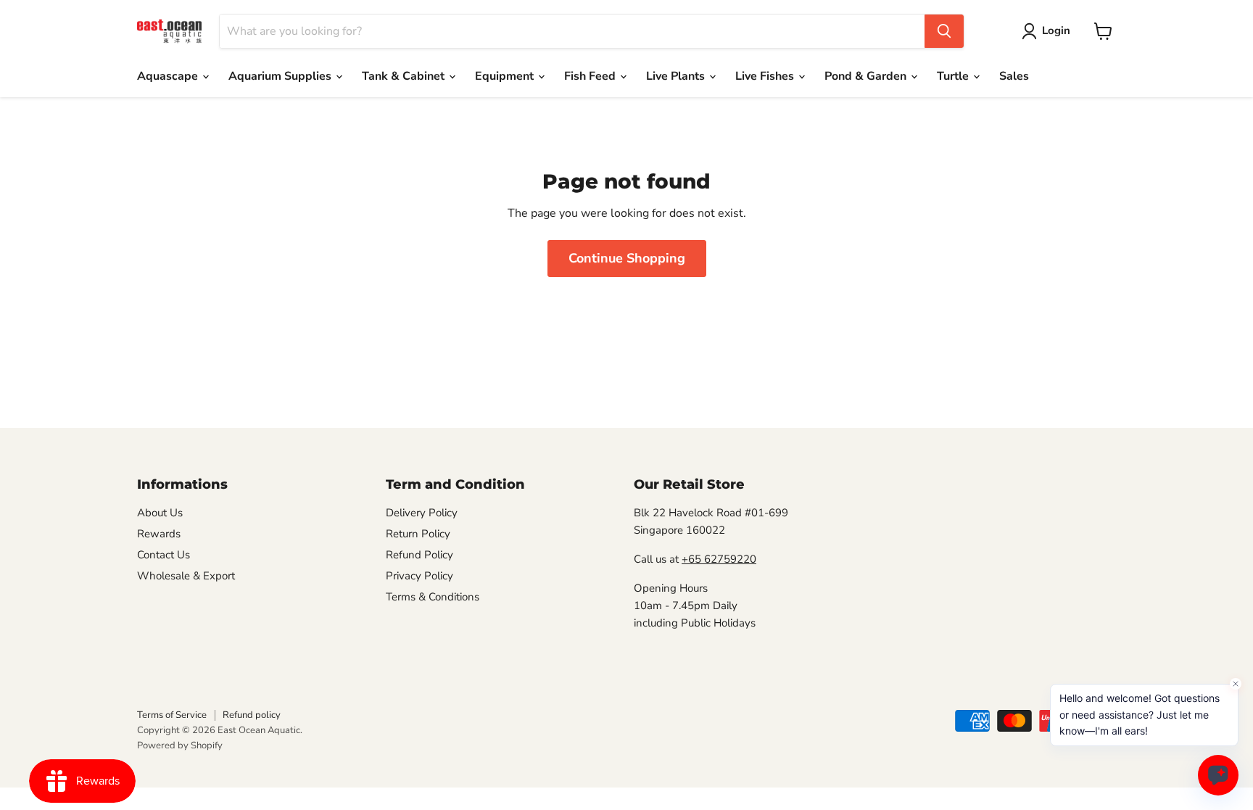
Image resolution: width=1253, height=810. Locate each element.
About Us (160, 512)
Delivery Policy (422, 512)
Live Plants (677, 76)
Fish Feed (591, 76)
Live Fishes (766, 76)
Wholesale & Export (186, 576)
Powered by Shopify (180, 745)
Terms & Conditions (432, 597)
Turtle (954, 76)
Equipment (506, 76)
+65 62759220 (719, 559)
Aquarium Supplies (281, 76)
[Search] (944, 31)
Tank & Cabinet (404, 76)
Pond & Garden (866, 76)
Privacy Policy (419, 576)
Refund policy (252, 715)
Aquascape (169, 76)
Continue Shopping (626, 258)
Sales (1014, 76)
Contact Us (163, 554)
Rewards (159, 533)
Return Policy (418, 533)
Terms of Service (172, 715)
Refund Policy (419, 554)
